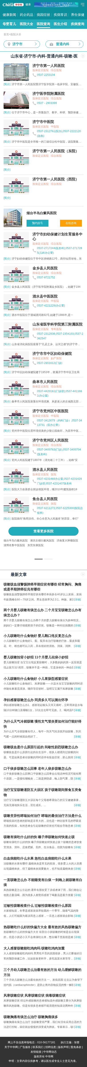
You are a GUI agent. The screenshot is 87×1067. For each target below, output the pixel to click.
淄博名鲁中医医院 (14, 545)
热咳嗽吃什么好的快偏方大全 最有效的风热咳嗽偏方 (42, 927)
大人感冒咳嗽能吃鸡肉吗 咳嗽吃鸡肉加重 (34, 948)
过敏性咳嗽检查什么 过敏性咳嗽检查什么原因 (37, 905)
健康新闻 (9, 15)
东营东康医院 (35, 545)
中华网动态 (50, 1051)
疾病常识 (60, 15)
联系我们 (38, 1047)
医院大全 (26, 24)
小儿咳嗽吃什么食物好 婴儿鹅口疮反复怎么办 (37, 636)
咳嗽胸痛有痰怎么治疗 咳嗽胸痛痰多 (31, 1017)
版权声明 (63, 1047)
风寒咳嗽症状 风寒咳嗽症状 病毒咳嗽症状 (35, 995)
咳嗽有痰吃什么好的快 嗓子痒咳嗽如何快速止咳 (39, 837)
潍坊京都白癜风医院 (42, 540)
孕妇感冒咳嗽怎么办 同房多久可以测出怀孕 (36, 700)
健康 (28, 4)
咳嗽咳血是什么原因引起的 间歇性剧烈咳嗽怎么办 (41, 747)
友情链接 (36, 1051)
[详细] (77, 599)
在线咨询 (71, 223)
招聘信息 (50, 1047)
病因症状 (43, 15)
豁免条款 (76, 1047)
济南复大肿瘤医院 (67, 540)
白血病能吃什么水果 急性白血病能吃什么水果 (37, 858)
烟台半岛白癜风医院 (16, 540)
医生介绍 (60, 24)
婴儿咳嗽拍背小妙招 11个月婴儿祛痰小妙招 (36, 657)
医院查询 (43, 24)
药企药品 (26, 15)
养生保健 (77, 15)
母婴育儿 (9, 24)
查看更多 (43, 531)
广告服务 (25, 1047)
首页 (6, 34)
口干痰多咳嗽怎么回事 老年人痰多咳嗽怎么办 (37, 768)
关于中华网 (11, 1047)
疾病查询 (77, 24)
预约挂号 (37, 223)
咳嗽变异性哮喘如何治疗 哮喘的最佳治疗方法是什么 (42, 816)
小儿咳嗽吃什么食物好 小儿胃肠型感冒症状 (36, 678)
